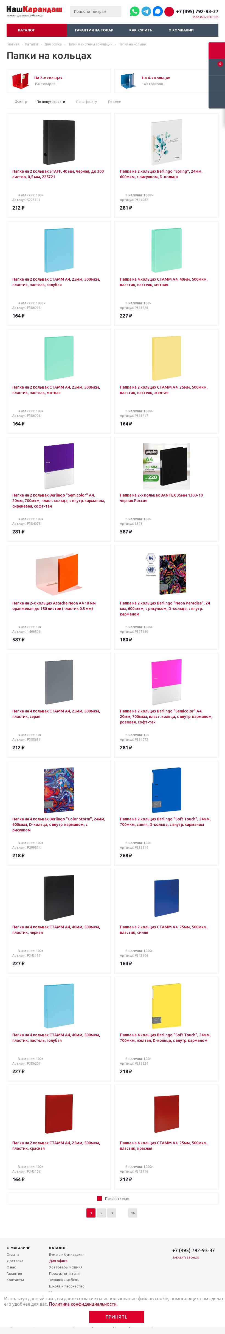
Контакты (15, 1280)
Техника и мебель (64, 1280)
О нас (11, 1267)
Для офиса (58, 1261)
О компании (181, 30)
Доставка (15, 1261)
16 (133, 1213)
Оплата (13, 1254)
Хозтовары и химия (65, 1267)
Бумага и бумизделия (67, 1254)
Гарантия (14, 1273)
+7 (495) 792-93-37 (197, 11)
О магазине (18, 1248)
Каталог (26, 30)
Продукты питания (65, 1273)
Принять (117, 1316)
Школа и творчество (67, 1286)
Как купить (140, 30)
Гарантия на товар (94, 30)
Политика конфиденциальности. (83, 1304)
